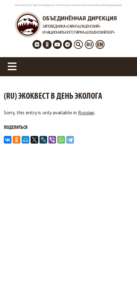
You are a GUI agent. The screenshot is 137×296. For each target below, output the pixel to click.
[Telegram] (70, 140)
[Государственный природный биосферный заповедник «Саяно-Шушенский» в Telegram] (67, 44)
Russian (86, 112)
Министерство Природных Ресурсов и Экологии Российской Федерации (68, 5)
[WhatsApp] (61, 140)
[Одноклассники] (16, 140)
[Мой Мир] (25, 140)
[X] (34, 140)
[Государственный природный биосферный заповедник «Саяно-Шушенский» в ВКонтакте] (36, 44)
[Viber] (52, 140)
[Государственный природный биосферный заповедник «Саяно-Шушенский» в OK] (47, 44)
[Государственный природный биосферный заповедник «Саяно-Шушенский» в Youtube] (57, 44)
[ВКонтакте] (7, 140)
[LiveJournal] (43, 140)
